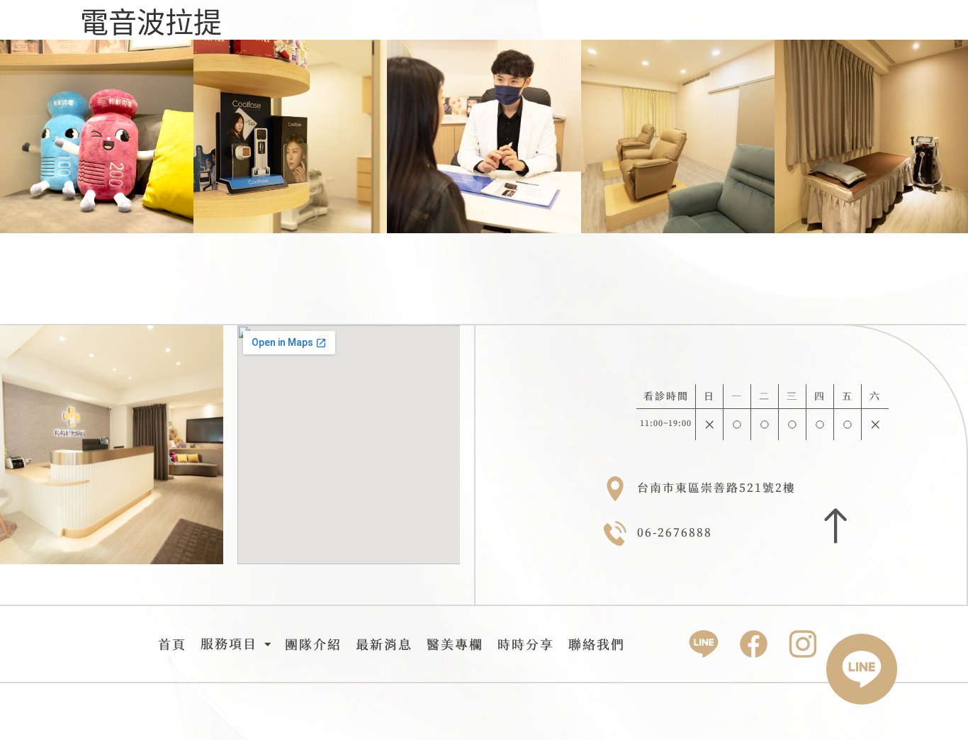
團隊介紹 (313, 644)
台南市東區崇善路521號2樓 (716, 487)
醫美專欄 (455, 644)
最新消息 (384, 644)
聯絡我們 (596, 644)
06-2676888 (674, 532)
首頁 (172, 644)
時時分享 (525, 644)
